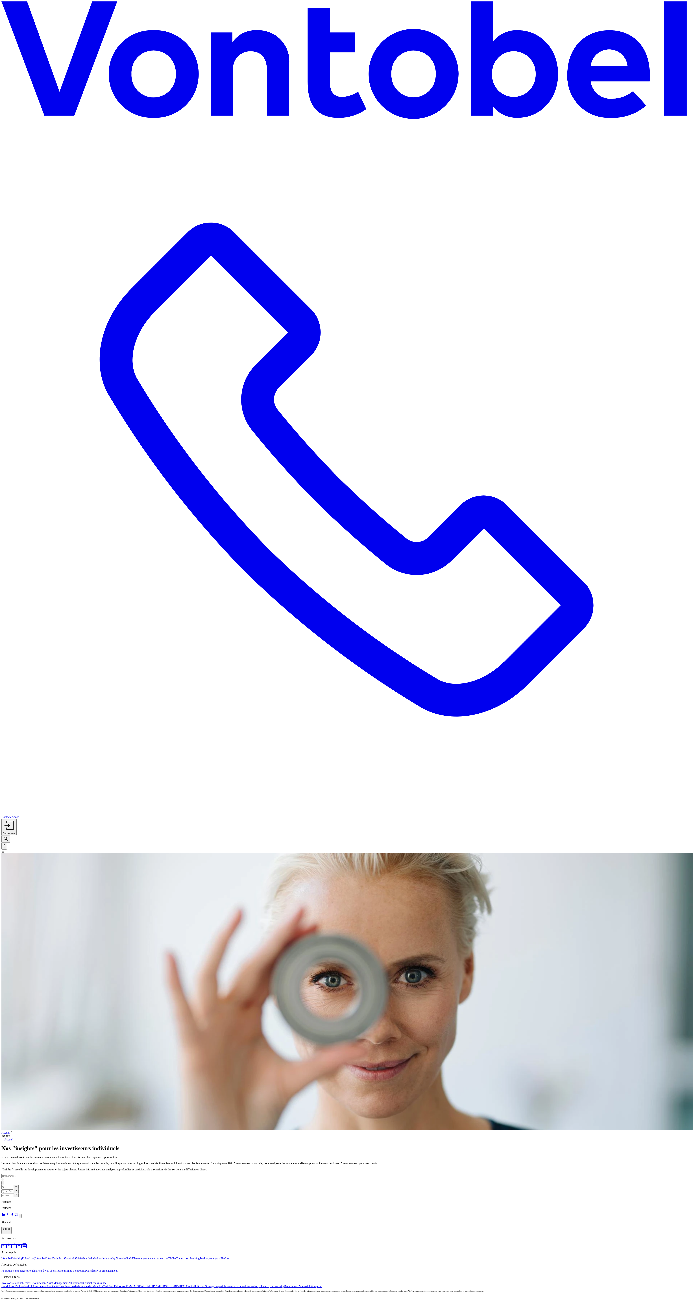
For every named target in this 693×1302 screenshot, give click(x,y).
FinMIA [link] (131, 1286)
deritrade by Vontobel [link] (114, 1258)
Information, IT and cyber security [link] (264, 1286)
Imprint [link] (317, 1286)
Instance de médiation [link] (90, 1286)
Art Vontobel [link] (75, 1282)
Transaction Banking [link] (188, 1258)
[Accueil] (346, 63)
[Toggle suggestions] (16, 1187)
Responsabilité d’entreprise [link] (71, 1270)
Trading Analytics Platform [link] (215, 1258)
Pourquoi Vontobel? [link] (12, 1270)
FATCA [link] (185, 1286)
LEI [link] (145, 1286)
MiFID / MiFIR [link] (156, 1286)
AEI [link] (192, 1286)
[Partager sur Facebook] (12, 1215)
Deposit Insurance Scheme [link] (230, 1286)
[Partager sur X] (8, 1215)
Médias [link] (26, 1282)
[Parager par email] (16, 1215)
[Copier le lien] (20, 1216)
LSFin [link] (139, 1286)
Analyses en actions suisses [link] (152, 1258)
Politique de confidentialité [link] (43, 1286)
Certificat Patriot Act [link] (114, 1286)
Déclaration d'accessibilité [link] (298, 1286)
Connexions (9, 833)
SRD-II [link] (177, 1286)
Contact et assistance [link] (94, 1282)
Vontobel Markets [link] (92, 1258)
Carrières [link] (91, 1270)
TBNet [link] (172, 1258)
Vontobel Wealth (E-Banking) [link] (18, 1258)
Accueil (5, 1132)
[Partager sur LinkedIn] (3, 1215)
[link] (3, 1246)
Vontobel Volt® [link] (44, 1258)
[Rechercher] (2, 1179)
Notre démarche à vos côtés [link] (40, 1270)
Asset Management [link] (57, 1282)
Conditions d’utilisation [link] (14, 1286)
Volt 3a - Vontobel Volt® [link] (67, 1258)
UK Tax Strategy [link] (205, 1286)
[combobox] (4, 846)
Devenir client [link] (38, 1282)
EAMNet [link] (131, 1258)
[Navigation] (2, 852)
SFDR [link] (169, 1286)
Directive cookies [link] (68, 1286)
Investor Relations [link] (11, 1282)
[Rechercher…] (5, 839)
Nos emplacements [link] (107, 1270)
